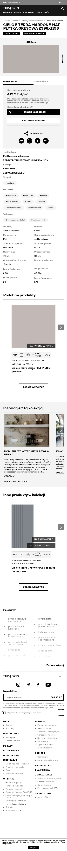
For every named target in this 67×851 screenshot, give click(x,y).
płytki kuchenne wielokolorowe (16, 635)
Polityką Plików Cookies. (48, 840)
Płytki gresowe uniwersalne (32, 20)
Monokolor (10, 183)
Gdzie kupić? (43, 12)
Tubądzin (6, 20)
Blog (8, 770)
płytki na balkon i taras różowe (17, 643)
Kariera (40, 753)
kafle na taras (46, 632)
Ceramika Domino (45, 782)
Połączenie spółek (14, 789)
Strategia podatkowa (16, 801)
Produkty (16, 20)
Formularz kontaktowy (48, 725)
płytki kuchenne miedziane (16, 662)
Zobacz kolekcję (12, 173)
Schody (50, 207)
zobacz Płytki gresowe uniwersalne (24, 160)
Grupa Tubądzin (13, 783)
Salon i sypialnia (34, 207)
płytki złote (44, 656)
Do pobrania (11, 755)
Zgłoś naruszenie (45, 745)
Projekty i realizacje (15, 767)
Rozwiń (61, 709)
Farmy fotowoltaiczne (16, 804)
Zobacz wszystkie (33, 387)
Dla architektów (44, 748)
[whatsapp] (29, 141)
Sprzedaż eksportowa (47, 738)
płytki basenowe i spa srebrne (17, 620)
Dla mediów (42, 770)
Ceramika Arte (44, 785)
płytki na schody (17, 655)
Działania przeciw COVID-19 (19, 792)
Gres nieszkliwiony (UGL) (15, 220)
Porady (31, 12)
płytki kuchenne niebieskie (16, 628)
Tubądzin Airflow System (49, 779)
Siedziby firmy (44, 728)
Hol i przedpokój (12, 201)
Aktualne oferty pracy (47, 760)
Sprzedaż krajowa (46, 735)
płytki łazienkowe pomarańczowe (47, 625)
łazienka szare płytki (49, 645)
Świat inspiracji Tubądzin (17, 764)
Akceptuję (33, 848)
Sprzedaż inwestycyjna (48, 732)
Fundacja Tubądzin (14, 786)
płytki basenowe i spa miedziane (47, 639)
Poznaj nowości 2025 (47, 788)
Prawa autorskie (13, 810)
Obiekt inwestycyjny (13, 207)
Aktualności (43, 765)
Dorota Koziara (13, 741)
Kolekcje (9, 725)
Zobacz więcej (55, 665)
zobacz (8, 476)
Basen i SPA (28, 195)
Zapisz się (56, 697)
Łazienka (41, 201)
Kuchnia (28, 201)
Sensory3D (42, 797)
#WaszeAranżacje (14, 773)
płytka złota (45, 619)
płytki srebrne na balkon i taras (47, 663)
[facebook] (37, 141)
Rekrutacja (42, 757)
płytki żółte (14, 650)
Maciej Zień (11, 737)
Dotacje (9, 807)
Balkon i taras (11, 195)
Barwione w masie (38, 220)
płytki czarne (45, 651)
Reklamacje (42, 741)
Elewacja (43, 195)
